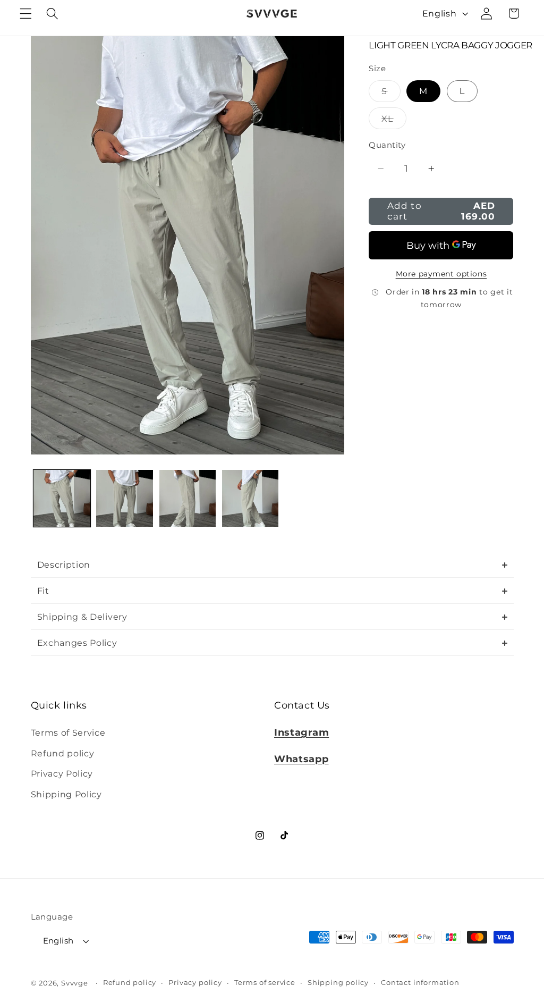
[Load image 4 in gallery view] (250, 498)
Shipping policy (338, 983)
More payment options (441, 273)
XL (393, 121)
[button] (25, 13)
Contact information (420, 983)
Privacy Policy (62, 773)
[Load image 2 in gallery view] (124, 498)
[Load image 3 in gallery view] (187, 498)
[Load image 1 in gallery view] (61, 498)
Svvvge (74, 983)
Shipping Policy (66, 794)
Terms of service (264, 983)
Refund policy (63, 753)
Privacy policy (195, 983)
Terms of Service (68, 732)
